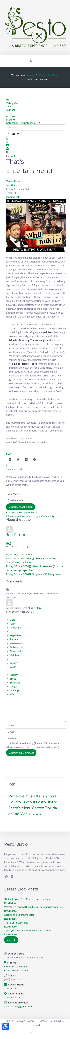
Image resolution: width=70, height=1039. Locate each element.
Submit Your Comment (21, 752)
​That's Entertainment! (16, 922)
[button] (36, 119)
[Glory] (35, 28)
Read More (10, 902)
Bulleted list (16, 647)
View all (11, 939)
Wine (13, 796)
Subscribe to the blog (21, 506)
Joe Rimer (11, 185)
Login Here (35, 607)
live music (26, 796)
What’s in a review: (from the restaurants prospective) (33, 906)
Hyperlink (15, 635)
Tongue (14, 686)
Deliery (14, 801)
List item (15, 654)
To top (36, 1032)
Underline (15, 627)
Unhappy (15, 690)
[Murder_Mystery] (36, 224)
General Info (13, 181)
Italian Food (46, 796)
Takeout (28, 801)
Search (14, 133)
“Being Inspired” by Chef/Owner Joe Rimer (28, 898)
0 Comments (13, 196)
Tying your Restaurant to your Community (30, 516)
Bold (12, 619)
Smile (13, 678)
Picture (14, 639)
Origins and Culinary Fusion (22, 512)
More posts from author (19, 554)
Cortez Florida (44, 807)
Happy (14, 674)
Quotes (14, 662)
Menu (25, 813)
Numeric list (17, 651)
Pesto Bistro (46, 801)
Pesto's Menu (19, 807)
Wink (13, 694)
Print (12, 155)
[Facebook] (6, 876)
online (13, 813)
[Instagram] (12, 876)
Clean (13, 666)
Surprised (15, 682)
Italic (13, 623)
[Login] (30, 61)
